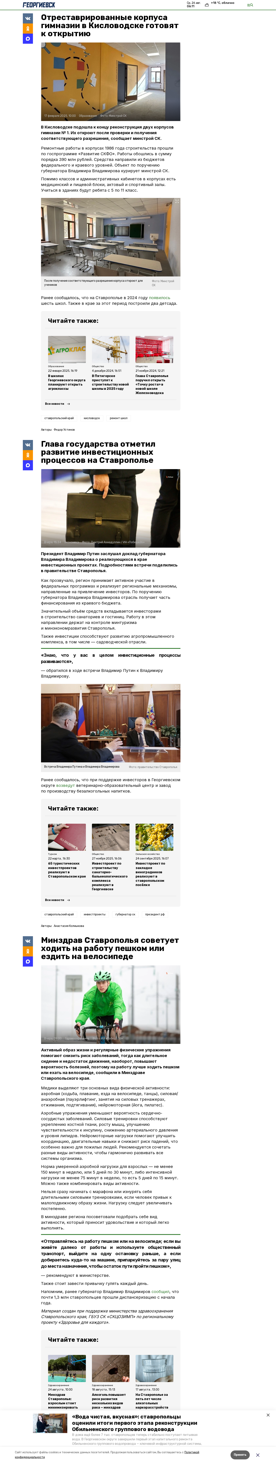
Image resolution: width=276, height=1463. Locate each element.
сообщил (160, 1291)
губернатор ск (125, 914)
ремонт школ (118, 418)
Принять (240, 1455)
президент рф (155, 914)
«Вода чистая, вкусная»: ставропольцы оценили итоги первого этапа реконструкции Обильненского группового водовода (134, 1423)
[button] (50, 1423)
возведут (65, 785)
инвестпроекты (94, 914)
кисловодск (92, 418)
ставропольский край (59, 418)
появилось (159, 297)
